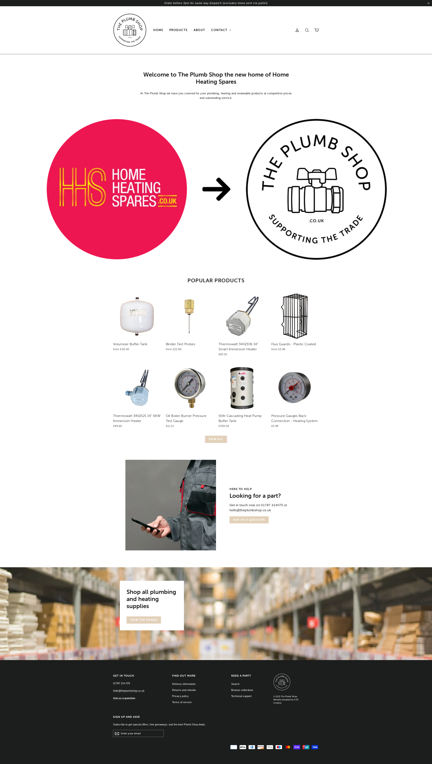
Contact (219, 30)
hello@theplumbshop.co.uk (251, 510)
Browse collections (242, 690)
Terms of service (182, 702)
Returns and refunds (184, 690)
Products (178, 30)
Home (158, 30)
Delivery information (184, 684)
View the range (143, 619)
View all (216, 439)
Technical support (241, 696)
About (199, 30)
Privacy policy (180, 696)
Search (235, 684)
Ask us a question (249, 519)
